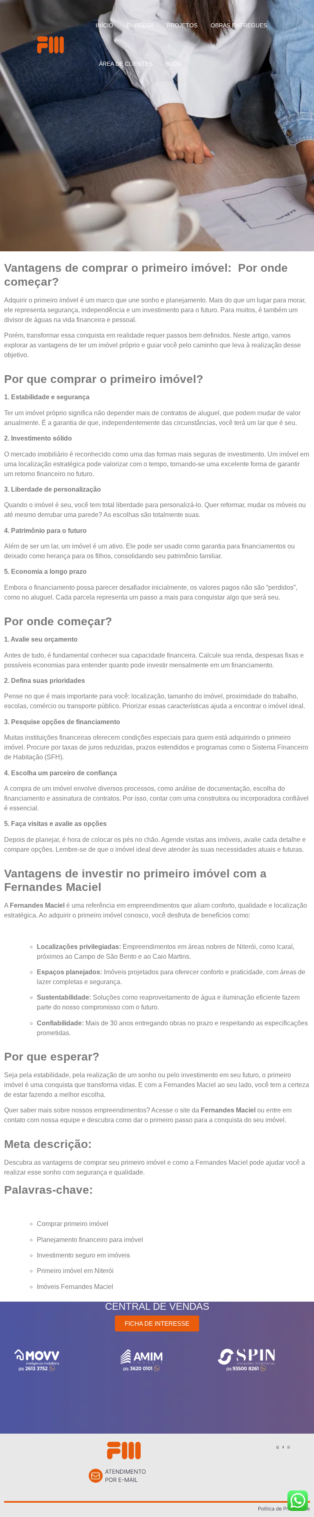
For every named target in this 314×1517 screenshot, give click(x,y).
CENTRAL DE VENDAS (157, 1306)
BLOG (174, 63)
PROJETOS (182, 25)
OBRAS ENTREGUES (239, 25)
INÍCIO (104, 25)
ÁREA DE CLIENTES (126, 63)
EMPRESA (140, 25)
